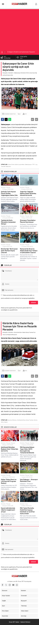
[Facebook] (2, 584)
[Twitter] (6, 584)
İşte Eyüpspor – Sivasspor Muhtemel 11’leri (29, 480)
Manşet (8, 187)
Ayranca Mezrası (12, 420)
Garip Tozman (29, 420)
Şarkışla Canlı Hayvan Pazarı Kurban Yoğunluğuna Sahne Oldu (9, 193)
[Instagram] (9, 584)
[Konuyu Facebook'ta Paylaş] (2, 119)
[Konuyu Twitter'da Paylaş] (6, 119)
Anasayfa (4, 72)
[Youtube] (13, 584)
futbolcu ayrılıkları (19, 164)
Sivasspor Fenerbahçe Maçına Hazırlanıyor (28, 221)
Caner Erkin (11, 164)
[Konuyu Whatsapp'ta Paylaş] (9, 119)
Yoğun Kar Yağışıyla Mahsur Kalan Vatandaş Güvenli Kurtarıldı (28, 193)
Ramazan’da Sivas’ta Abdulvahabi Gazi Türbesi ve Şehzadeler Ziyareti (28, 250)
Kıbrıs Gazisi (4, 422)
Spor (31, 216)
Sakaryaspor (28, 164)
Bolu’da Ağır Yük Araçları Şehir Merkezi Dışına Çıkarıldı (9, 250)
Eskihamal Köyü (21, 420)
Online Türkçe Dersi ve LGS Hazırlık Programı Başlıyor (8, 481)
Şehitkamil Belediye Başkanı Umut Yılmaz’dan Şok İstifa (9, 449)
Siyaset (13, 443)
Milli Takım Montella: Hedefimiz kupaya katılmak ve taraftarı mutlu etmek (27, 510)
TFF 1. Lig (34, 164)
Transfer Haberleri (6, 166)
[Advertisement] (19, 29)
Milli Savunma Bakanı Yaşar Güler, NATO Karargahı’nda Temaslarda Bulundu (27, 450)
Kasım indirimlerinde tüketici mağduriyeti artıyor (8, 510)
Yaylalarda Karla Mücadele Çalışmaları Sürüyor (8, 222)
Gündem (10, 72)
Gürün (35, 420)
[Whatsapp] (16, 584)
